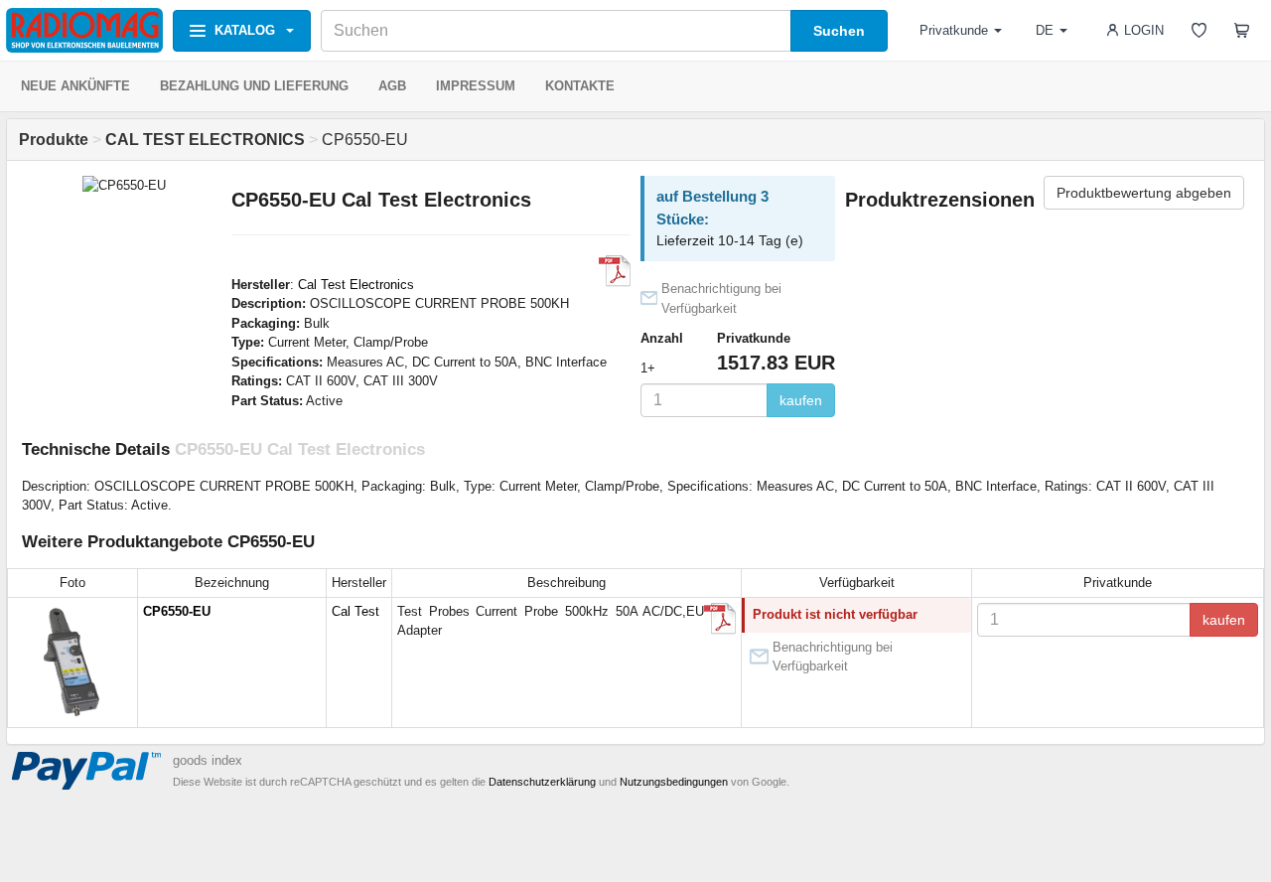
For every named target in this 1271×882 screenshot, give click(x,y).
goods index (207, 760)
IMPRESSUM (475, 85)
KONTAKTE (580, 85)
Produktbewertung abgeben (1144, 193)
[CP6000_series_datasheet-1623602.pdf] (720, 619)
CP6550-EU (177, 611)
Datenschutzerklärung (542, 782)
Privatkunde (953, 30)
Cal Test (355, 611)
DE (1045, 30)
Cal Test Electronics (356, 284)
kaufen (800, 400)
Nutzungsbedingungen (674, 782)
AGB (392, 85)
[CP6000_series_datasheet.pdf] (615, 271)
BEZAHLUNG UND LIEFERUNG (254, 85)
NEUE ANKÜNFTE (75, 85)
